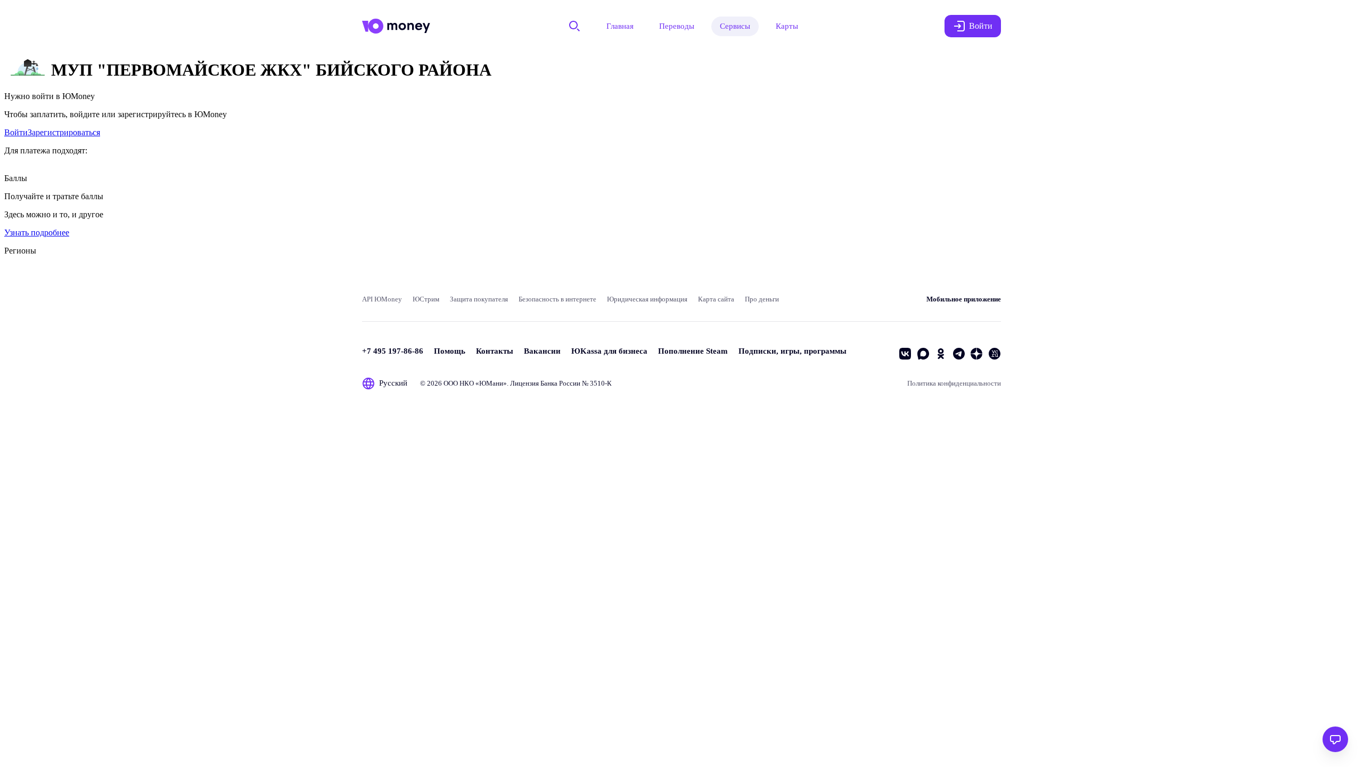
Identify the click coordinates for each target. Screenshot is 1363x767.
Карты (787, 26)
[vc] (994, 353)
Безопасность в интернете (557, 299)
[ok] (940, 353)
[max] (923, 353)
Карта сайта (716, 299)
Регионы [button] (20, 250)
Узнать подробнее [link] (36, 232)
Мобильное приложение (963, 299)
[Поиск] (574, 26)
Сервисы (735, 26)
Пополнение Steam (693, 351)
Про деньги (762, 299)
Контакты (494, 351)
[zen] (976, 353)
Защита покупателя (479, 299)
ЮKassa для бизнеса (609, 351)
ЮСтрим (426, 299)
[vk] (905, 353)
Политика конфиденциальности (954, 383)
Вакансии (542, 351)
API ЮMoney (382, 299)
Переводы (676, 26)
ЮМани (491, 383)
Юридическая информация (647, 299)
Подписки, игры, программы (792, 351)
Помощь (449, 351)
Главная (620, 26)
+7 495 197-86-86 (392, 351)
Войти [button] (980, 25)
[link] (16, 132)
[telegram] (959, 353)
